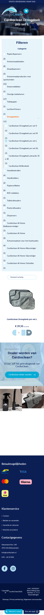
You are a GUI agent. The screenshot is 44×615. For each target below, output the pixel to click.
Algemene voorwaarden (33, 599)
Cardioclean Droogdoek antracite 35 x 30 (22, 157)
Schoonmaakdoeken (15, 62)
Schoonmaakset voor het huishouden (22, 241)
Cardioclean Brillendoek (19, 166)
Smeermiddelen (13, 87)
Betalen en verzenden (11, 520)
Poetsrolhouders (14, 208)
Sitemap (5, 599)
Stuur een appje (30, 611)
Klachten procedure (10, 530)
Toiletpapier (12, 102)
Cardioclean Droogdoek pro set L (23, 141)
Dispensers (12, 216)
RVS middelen (13, 193)
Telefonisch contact (15, 611)
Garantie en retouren (11, 525)
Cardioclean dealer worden (20, 375)
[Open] (11, 398)
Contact (6, 516)
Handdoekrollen (14, 171)
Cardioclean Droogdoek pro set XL (23, 148)
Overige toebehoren (15, 94)
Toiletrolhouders (14, 201)
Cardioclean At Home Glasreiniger (21, 256)
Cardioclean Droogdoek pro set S (23, 126)
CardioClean (13, 591)
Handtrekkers (13, 178)
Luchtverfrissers (14, 109)
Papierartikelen (13, 186)
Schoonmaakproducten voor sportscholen (17, 78)
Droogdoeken (13, 117)
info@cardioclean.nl (9, 552)
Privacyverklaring (16, 599)
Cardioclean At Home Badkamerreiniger (14, 224)
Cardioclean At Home (16, 233)
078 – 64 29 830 (8, 557)
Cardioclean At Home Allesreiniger (21, 248)
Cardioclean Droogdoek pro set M (23, 133)
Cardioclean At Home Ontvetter (20, 263)
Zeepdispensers (14, 69)
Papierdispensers (14, 54)
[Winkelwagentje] (26, 11)
